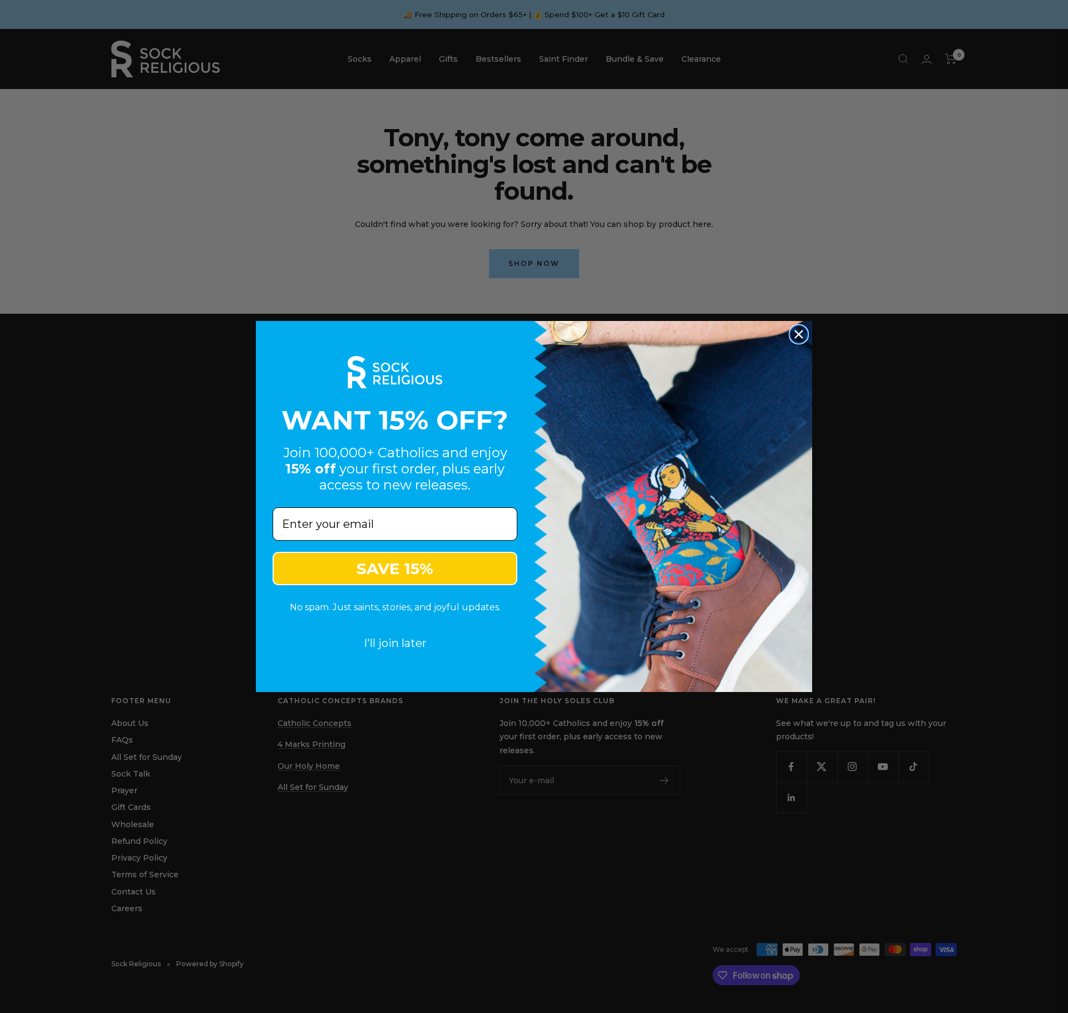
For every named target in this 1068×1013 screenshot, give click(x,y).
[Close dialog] (799, 334)
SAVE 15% (395, 568)
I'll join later (395, 643)
